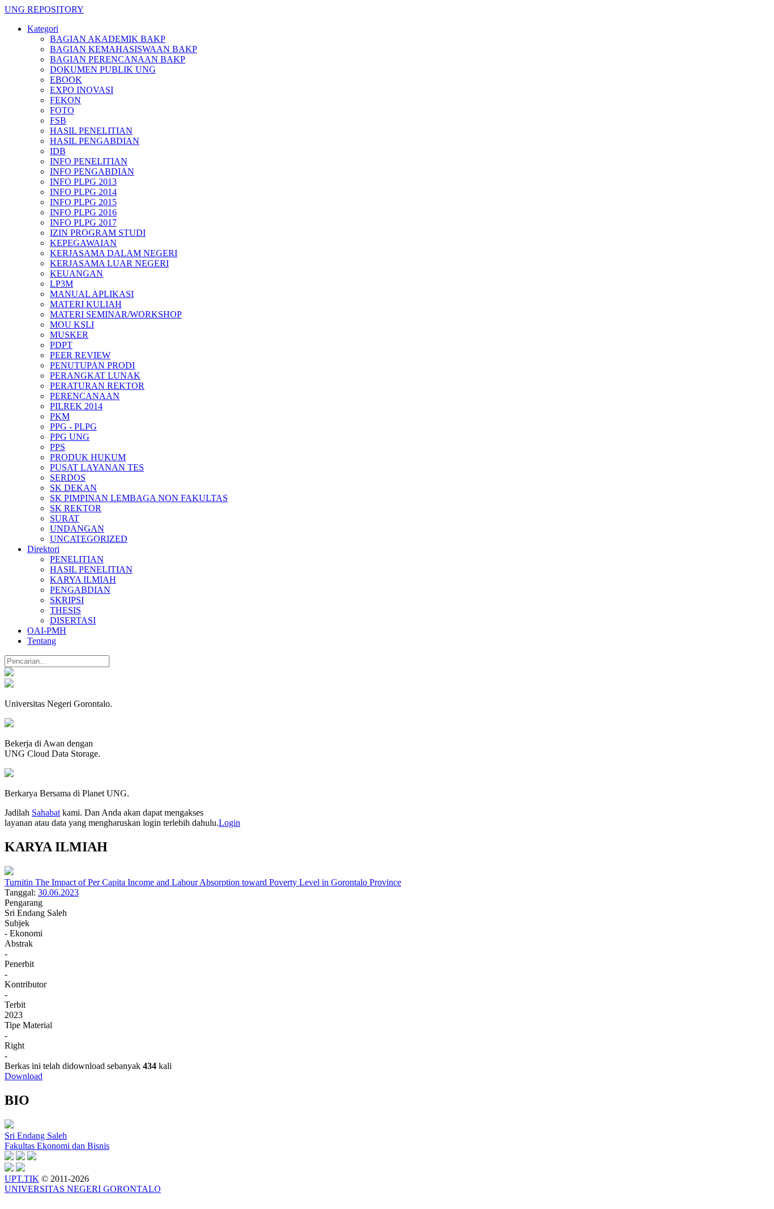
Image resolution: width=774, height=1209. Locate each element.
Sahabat (46, 812)
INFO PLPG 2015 (83, 202)
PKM (60, 416)
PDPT (61, 345)
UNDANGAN (77, 528)
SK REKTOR (75, 508)
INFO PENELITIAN (88, 161)
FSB (58, 120)
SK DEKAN (73, 488)
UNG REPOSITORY (44, 9)
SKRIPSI (67, 600)
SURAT (64, 518)
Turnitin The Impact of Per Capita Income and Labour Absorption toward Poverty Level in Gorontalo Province (203, 882)
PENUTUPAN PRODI (92, 365)
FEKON (65, 100)
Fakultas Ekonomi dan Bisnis (57, 1146)
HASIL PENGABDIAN (94, 141)
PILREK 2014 (76, 406)
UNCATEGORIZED (88, 539)
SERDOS (68, 477)
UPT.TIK (22, 1178)
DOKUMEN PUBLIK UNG (103, 69)
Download (23, 1076)
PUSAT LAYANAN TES (97, 467)
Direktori (43, 549)
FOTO (62, 110)
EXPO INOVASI (81, 90)
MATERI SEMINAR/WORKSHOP (116, 314)
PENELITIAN (77, 559)
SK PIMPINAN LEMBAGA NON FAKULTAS (139, 498)
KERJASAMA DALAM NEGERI (113, 253)
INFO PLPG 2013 (83, 181)
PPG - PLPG (73, 426)
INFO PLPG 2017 (83, 222)
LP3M (61, 284)
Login (229, 823)
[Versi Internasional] (9, 673)
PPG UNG (70, 437)
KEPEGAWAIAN (83, 243)
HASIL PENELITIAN (91, 130)
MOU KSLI (72, 324)
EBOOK (66, 79)
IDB (58, 151)
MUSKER (69, 335)
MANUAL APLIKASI (92, 294)
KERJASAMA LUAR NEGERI (109, 263)
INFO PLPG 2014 (83, 192)
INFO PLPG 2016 (83, 212)
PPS (57, 447)
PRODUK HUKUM (88, 457)
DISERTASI (73, 620)
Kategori (42, 28)
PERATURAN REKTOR (97, 386)
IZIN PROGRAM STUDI (98, 232)
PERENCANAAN (85, 396)
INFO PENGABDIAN (92, 171)
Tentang (41, 641)
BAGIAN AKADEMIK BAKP (107, 39)
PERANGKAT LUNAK (95, 375)
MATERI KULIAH (86, 304)
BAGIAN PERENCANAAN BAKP (117, 59)
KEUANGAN (76, 273)
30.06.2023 (58, 892)
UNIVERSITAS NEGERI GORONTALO (83, 1189)
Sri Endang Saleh (36, 1135)
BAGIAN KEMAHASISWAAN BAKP (123, 49)
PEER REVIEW (80, 355)
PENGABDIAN (80, 590)
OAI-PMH (46, 630)
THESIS (65, 610)
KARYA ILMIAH (83, 579)
